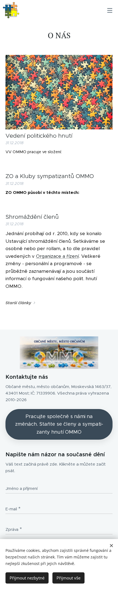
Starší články (18, 302)
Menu (109, 10)
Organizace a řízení (57, 256)
